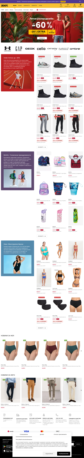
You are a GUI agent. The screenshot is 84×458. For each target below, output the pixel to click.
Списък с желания (68, 6)
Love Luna (55, 288)
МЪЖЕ (20, 5)
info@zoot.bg (5, 442)
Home (40, 5)
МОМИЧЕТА (27, 5)
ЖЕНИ (14, 5)
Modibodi (39, 261)
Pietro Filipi (39, 315)
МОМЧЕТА (34, 5)
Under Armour (40, 74)
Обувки (11, 9)
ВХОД (74, 6)
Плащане (80, 5)
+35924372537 (6, 441)
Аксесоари (26, 9)
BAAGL (38, 172)
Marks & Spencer (5, 404)
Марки (31, 9)
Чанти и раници (18, 9)
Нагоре (80, 450)
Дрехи (6, 9)
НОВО (2, 9)
